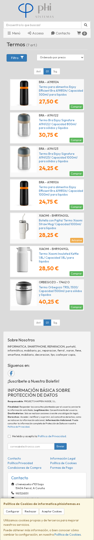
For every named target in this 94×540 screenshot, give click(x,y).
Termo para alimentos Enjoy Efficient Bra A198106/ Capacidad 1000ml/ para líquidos (61, 190)
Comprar (76, 106)
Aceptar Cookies (52, 511)
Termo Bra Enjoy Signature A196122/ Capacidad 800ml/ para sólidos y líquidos (58, 124)
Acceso (37, 33)
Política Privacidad (20, 463)
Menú (15, 33)
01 (47, 71)
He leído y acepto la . (39, 436)
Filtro (15, 58)
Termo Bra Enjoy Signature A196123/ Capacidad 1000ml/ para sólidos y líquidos (58, 157)
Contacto (62, 33)
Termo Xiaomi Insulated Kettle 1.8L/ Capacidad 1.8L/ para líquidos (59, 257)
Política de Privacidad (19, 426)
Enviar (60, 446)
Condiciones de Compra (24, 468)
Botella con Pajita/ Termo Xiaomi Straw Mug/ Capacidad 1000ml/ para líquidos (60, 224)
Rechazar (30, 511)
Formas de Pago (61, 468)
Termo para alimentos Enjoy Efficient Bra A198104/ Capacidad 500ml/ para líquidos (61, 90)
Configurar (12, 511)
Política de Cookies (67, 534)
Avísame (76, 240)
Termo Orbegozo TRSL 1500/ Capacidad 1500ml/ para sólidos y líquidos (60, 291)
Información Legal (62, 458)
